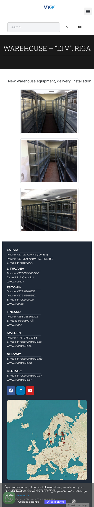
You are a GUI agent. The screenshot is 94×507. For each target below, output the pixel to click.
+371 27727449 (26, 254)
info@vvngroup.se (29, 341)
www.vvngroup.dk (19, 379)
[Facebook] (11, 390)
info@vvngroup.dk (29, 375)
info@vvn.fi (26, 320)
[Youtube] (30, 390)
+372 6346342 (26, 295)
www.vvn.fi (14, 324)
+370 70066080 (28, 273)
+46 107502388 (27, 337)
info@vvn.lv (25, 262)
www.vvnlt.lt (15, 281)
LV (66, 27)
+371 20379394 (27, 258)
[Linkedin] (20, 390)
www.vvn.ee (15, 303)
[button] (88, 11)
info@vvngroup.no (29, 358)
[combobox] (33, 27)
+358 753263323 (27, 316)
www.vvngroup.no (19, 362)
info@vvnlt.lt (25, 277)
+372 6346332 (26, 291)
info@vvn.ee (25, 299)
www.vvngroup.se (19, 345)
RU (80, 27)
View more (22, 495)
